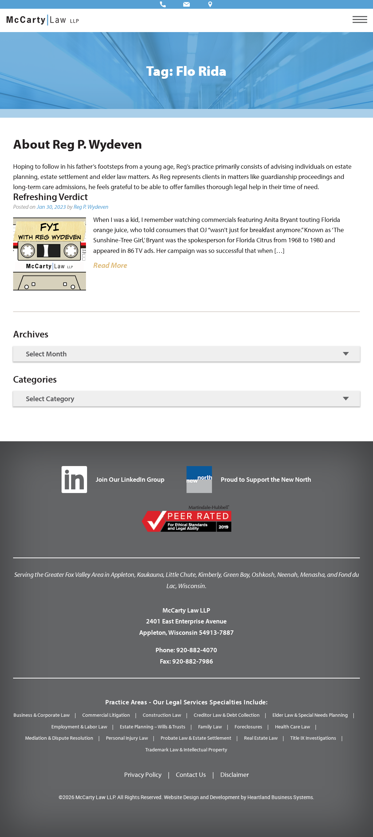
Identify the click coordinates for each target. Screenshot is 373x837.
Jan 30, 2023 (51, 206)
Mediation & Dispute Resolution (59, 738)
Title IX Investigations (313, 738)
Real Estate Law (261, 738)
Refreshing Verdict (50, 197)
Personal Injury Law (127, 738)
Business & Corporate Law (41, 715)
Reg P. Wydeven (91, 206)
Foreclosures (248, 726)
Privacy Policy (142, 774)
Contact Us (191, 774)
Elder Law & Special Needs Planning (310, 715)
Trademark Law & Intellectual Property (186, 749)
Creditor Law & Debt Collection (227, 715)
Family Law (210, 726)
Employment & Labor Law (79, 726)
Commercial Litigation (106, 715)
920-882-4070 (196, 650)
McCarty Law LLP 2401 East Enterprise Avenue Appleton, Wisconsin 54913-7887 (186, 621)
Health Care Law (292, 726)
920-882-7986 (192, 661)
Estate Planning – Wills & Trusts (152, 726)
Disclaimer (234, 774)
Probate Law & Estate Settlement (196, 738)
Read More (110, 265)
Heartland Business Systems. (280, 797)
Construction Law (162, 715)
